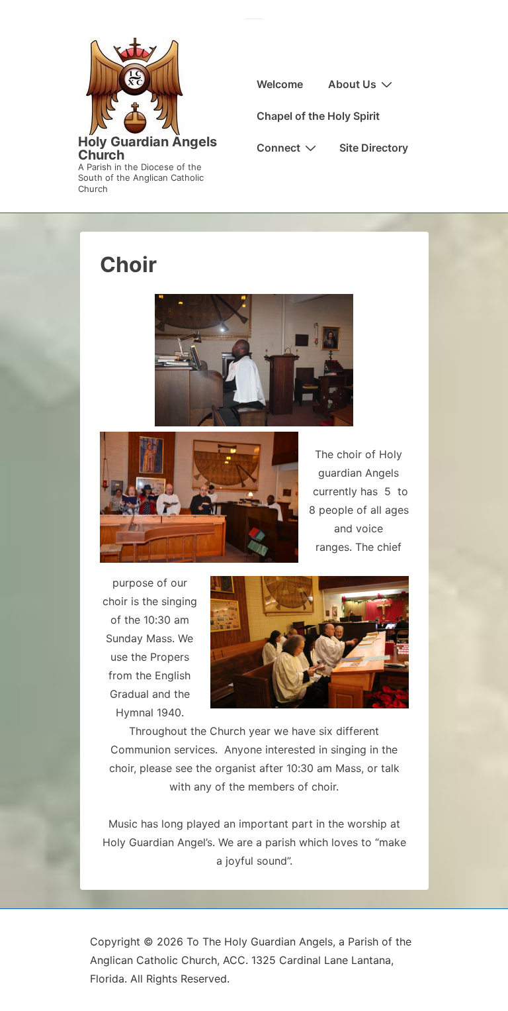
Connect (278, 147)
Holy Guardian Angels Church (147, 148)
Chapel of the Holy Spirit (318, 115)
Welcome (280, 84)
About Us (352, 84)
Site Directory (373, 147)
